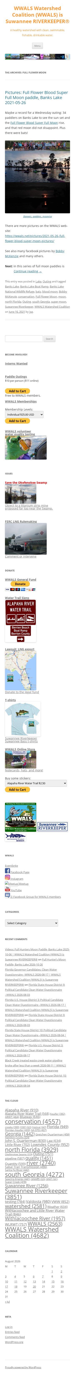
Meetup (23, 884)
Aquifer (57, 1113)
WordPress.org (14, 1342)
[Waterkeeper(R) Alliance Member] (15, 840)
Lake (38, 281)
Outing (47, 281)
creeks (12, 1127)
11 (15, 1281)
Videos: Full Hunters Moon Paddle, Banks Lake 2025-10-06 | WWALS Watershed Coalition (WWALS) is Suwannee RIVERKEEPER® (37, 954)
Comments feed (15, 1337)
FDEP (25, 1127)
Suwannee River (26, 1185)
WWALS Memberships (21, 401)
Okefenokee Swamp (18, 1154)
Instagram (16, 879)
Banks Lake (12, 286)
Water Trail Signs (17, 598)
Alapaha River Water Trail (27, 1113)
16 (62, 1281)
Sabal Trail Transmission (26, 1167)
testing (15, 1201)
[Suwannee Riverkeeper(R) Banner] (52, 831)
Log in (8, 1327)
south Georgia (41, 301)
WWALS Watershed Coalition (52, 307)
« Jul (7, 1301)
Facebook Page (19, 872)
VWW (60, 1201)
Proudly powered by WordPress (23, 1367)
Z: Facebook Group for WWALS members (35, 897)
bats (38, 291)
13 (34, 1281)
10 (6, 1281)
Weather (57, 1207)
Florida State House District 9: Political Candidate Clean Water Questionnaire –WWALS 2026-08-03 (35, 990)
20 (34, 1286)
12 (25, 1281)
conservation (26, 296)
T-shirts (10, 700)
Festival (39, 1127)
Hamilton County (17, 1137)
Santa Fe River (17, 1170)
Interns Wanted (16, 364)
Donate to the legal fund (22, 692)
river (41, 1163)
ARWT (12, 1117)
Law (54, 1141)
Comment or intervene (20, 556)
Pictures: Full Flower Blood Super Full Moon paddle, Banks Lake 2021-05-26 (36, 97)
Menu (37, 45)
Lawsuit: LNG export (19, 649)
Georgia (20, 1134)
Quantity (15, 1164)
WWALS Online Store (20, 749)
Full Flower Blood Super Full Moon (34, 123)
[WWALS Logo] (20, 831)
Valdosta (38, 1201)
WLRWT (16, 1224)
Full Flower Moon (46, 296)
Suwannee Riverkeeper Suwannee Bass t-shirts (21, 739)
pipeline (15, 1158)
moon (62, 296)
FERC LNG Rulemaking (21, 521)
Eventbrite (11, 866)
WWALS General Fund (20, 580)
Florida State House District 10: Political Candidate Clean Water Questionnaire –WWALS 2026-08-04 (35, 1081)
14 (43, 1281)
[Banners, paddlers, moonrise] (37, 212)
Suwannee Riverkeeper (19, 307)
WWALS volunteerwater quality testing (20, 432)
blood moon (50, 291)
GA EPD (39, 1130)
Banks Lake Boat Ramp (34, 286)
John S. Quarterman (25, 1140)
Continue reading (28, 271)
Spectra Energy (17, 1179)
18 (15, 1286)
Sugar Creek (15, 1182)
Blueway (30, 1116)
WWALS (45, 1223)
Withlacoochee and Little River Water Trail (35, 1212)
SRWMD (38, 1179)
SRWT (52, 1179)
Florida (57, 1126)
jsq (31, 312)
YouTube (16, 890)
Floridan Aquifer (17, 1130)
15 (52, 1281)
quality (39, 1158)
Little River (17, 1144)
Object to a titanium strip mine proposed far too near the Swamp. (29, 506)
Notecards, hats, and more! (24, 770)
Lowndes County (50, 1144)
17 (6, 1286)
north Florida (13, 301)
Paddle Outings (16, 377)
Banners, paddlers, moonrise (37, 216)
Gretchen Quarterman (52, 1134)
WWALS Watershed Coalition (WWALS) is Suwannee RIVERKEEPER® (37, 15)
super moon (58, 301)
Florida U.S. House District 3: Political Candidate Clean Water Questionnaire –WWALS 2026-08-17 (34, 1050)
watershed (25, 1205)
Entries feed (12, 1332)
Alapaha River (21, 1110)
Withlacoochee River (35, 1218)
